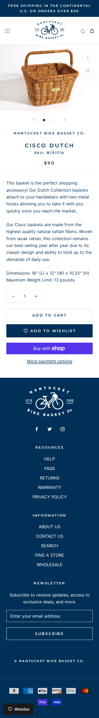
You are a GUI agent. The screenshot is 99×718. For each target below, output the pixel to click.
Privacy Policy (49, 496)
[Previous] (34, 119)
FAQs (49, 468)
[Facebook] (37, 428)
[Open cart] (92, 30)
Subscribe (49, 633)
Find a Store (49, 555)
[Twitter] (50, 428)
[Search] (83, 30)
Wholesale (50, 564)
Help (49, 459)
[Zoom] (87, 57)
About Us (49, 526)
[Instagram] (62, 428)
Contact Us (49, 536)
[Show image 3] (55, 120)
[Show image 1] (44, 120)
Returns (49, 478)
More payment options (49, 361)
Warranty (49, 487)
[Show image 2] (49, 120)
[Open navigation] (7, 30)
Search (49, 545)
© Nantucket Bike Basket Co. (49, 661)
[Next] (65, 119)
